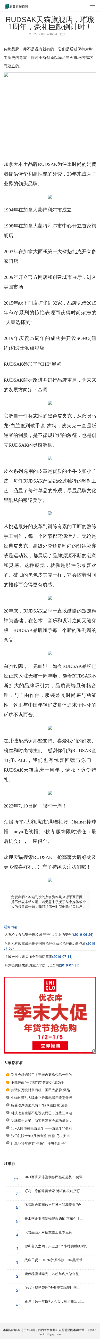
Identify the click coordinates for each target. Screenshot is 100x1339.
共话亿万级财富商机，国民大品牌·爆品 (40, 1090)
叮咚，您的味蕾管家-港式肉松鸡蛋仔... (54, 1191)
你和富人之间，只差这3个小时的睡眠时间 (56, 1246)
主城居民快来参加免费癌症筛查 (28, 957)
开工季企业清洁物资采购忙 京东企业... (54, 1218)
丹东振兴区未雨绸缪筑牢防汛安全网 (32, 965)
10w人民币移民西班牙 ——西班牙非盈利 (41, 1128)
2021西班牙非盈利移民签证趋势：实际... (55, 1177)
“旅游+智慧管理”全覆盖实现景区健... (52, 1288)
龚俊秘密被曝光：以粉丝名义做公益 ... (54, 1274)
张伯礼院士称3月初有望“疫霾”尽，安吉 (40, 1136)
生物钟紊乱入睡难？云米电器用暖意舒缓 (41, 1098)
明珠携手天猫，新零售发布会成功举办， (41, 1120)
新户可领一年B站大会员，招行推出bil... (54, 1301)
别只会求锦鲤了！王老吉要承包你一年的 (41, 1075)
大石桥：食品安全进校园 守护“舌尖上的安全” (39, 934)
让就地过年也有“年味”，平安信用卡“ (38, 1143)
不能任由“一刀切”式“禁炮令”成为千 (37, 1082)
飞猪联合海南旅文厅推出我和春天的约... (55, 1205)
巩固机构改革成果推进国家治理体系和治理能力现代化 (45, 943)
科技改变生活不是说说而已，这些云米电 (41, 1113)
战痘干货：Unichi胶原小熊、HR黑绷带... (55, 1260)
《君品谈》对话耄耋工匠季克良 (48, 1232)
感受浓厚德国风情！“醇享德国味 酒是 (39, 1105)
